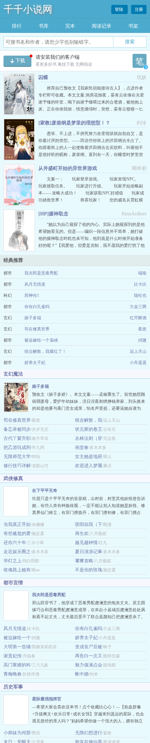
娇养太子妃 (34, 362)
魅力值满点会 (88, 664)
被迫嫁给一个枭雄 (41, 340)
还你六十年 (14, 542)
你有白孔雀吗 (37, 306)
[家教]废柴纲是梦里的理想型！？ (74, 123)
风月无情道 (34, 284)
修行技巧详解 (17, 465)
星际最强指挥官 (46, 698)
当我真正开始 (17, 524)
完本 (70, 26)
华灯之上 (12, 560)
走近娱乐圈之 (17, 551)
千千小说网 (27, 9)
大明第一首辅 (17, 646)
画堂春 (82, 447)
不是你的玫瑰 (88, 569)
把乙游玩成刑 (17, 447)
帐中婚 (82, 674)
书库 (43, 26)
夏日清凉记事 (88, 551)
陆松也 (140, 295)
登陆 (119, 9)
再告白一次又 (88, 655)
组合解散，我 (88, 420)
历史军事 (13, 687)
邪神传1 (31, 295)
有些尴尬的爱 (17, 533)
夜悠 (142, 329)
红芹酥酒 (138, 317)
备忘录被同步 (17, 429)
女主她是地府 (88, 456)
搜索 (130, 41)
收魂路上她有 (17, 569)
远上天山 (138, 351)
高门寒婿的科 (17, 664)
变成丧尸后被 (88, 646)
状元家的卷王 (88, 429)
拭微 (142, 340)
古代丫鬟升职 (17, 438)
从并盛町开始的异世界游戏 (67, 168)
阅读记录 (101, 26)
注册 (139, 9)
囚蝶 (43, 77)
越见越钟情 (86, 542)
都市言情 (13, 582)
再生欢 (82, 533)
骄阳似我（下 (88, 524)
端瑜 (142, 273)
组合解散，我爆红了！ (45, 351)
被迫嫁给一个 (17, 637)
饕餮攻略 (84, 560)
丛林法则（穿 (88, 438)
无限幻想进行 (88, 732)
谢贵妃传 (12, 655)
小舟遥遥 (138, 362)
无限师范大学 (17, 456)
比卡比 (140, 284)
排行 (17, 26)
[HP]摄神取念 (53, 213)
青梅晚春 (12, 674)
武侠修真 (13, 478)
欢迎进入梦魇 (88, 465)
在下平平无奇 (44, 490)
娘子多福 (32, 317)
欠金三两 (138, 306)
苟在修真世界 (37, 329)
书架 (133, 26)
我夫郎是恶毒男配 (41, 273)
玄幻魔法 (13, 374)
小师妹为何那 (17, 732)
